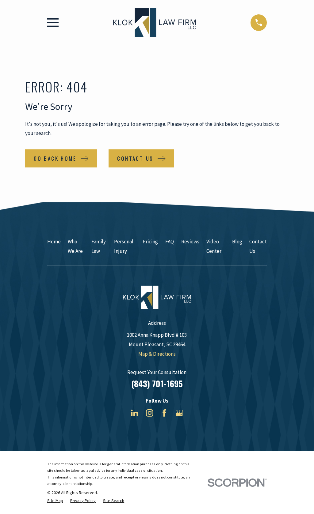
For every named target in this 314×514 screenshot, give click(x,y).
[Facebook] (164, 413)
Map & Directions (157, 354)
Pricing (150, 241)
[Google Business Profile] (179, 413)
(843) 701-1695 (157, 383)
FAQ (169, 241)
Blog (237, 241)
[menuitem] (55, 501)
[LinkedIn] (134, 413)
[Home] (154, 22)
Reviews (190, 241)
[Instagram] (149, 413)
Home (54, 241)
